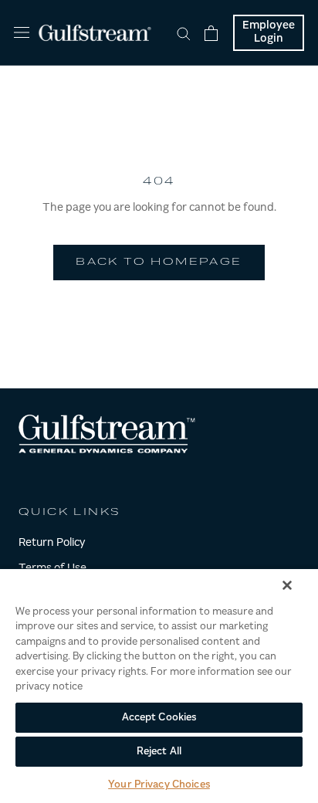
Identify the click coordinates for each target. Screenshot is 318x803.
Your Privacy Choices (159, 785)
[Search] (184, 32)
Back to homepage (159, 262)
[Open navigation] (21, 33)
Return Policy (52, 543)
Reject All (159, 752)
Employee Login (268, 33)
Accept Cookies (159, 718)
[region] (159, 685)
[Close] (287, 585)
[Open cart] (211, 33)
